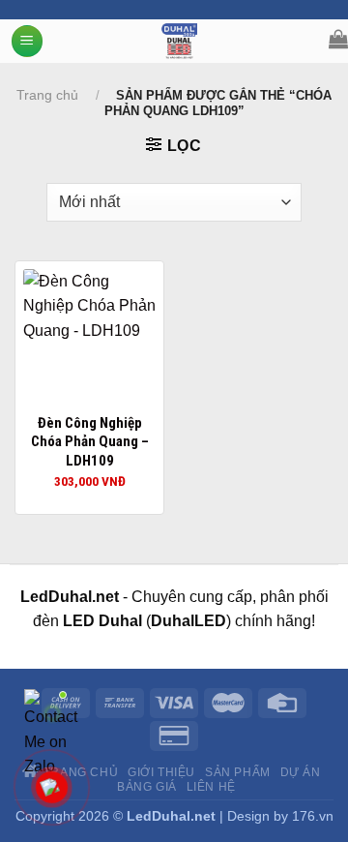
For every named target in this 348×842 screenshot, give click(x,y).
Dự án (300, 772)
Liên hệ (211, 787)
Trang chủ (47, 95)
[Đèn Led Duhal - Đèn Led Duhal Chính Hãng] (179, 41)
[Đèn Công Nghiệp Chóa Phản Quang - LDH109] (89, 335)
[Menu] (27, 41)
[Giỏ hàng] (338, 38)
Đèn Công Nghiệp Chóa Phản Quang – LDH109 (90, 441)
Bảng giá (147, 787)
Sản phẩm (238, 772)
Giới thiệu (161, 772)
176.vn (313, 816)
